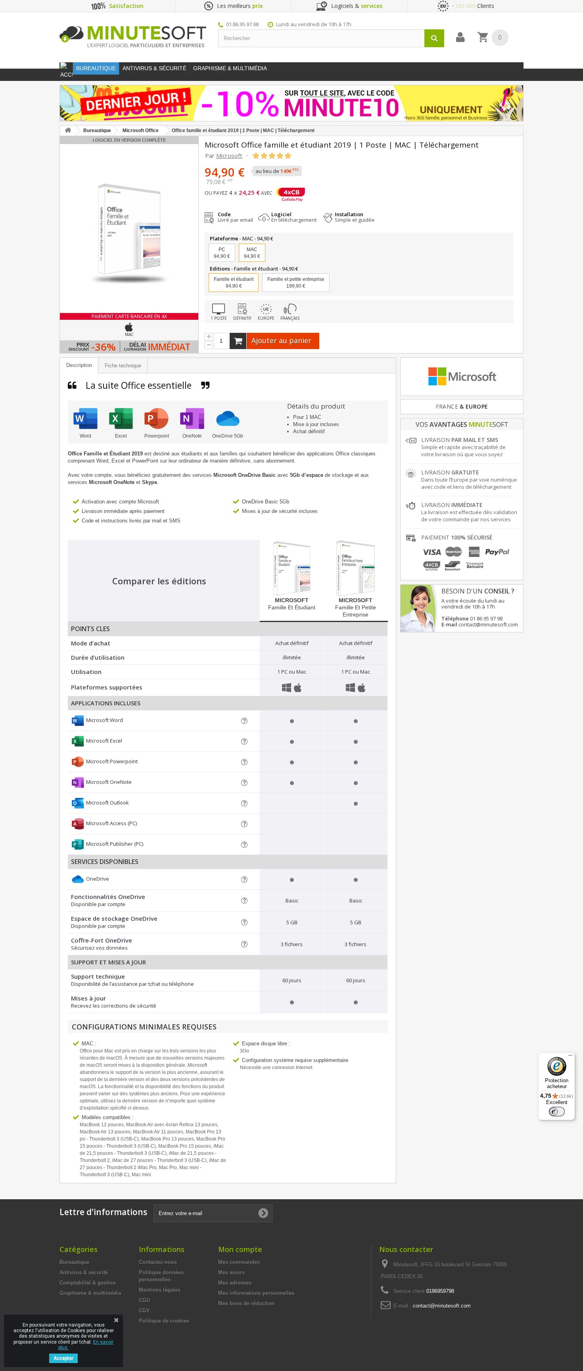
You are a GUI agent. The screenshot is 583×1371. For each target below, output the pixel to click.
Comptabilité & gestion (87, 1283)
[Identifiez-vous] (460, 37)
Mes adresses (234, 1283)
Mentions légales (159, 1290)
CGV (144, 1310)
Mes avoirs (231, 1272)
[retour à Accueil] (67, 131)
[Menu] (570, 1057)
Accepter (63, 1358)
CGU (144, 1300)
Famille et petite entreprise (295, 283)
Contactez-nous (158, 1262)
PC (222, 253)
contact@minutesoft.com (442, 1306)
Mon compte (240, 1249)
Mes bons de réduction (246, 1303)
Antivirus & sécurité (83, 1272)
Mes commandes (239, 1262)
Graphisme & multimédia (90, 1293)
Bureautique (74, 1262)
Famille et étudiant (291, 604)
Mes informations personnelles (256, 1293)
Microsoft (229, 155)
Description (79, 365)
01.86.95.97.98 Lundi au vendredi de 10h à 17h (288, 24)
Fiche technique (123, 366)
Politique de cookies (164, 1321)
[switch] (557, 1111)
